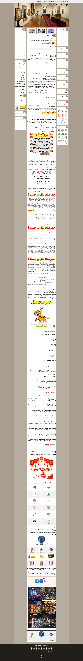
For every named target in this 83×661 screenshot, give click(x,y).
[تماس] (41, 648)
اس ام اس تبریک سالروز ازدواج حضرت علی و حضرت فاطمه (63, 34)
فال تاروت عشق (23, 51)
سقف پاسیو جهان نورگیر (22, 68)
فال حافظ (64, 1)
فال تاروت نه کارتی (22, 47)
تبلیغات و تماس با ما (39, 1)
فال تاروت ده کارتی (22, 49)
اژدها (48, 489)
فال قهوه (66, 62)
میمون (48, 516)
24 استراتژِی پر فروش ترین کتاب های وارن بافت (20, 75)
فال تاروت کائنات (22, 36)
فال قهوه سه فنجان (64, 64)
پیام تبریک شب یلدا (22, 104)
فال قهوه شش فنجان (64, 66)
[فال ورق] (35, 621)
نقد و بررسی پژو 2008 (22, 66)
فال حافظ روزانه (23, 100)
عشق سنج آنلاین (65, 98)
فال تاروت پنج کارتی (22, 44)
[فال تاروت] (49, 594)
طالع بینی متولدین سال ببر (61, 4)
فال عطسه (23, 115)
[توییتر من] (39, 648)
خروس (34, 516)
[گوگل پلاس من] (36, 648)
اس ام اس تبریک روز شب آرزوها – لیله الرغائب (63, 37)
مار (48, 496)
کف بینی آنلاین (65, 72)
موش (48, 510)
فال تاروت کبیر (23, 34)
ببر (34, 523)
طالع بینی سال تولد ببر (49, 36)
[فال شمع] (35, 607)
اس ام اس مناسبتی (51, 1)
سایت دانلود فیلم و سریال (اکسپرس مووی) (20, 87)
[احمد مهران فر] (51, 31)
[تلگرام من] (49, 648)
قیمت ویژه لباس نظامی (22, 72)
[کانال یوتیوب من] (34, 648)
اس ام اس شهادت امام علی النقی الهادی (63, 42)
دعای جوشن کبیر (65, 84)
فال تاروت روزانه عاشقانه (21, 53)
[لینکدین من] (31, 648)
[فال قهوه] (49, 607)
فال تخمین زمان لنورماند (21, 121)
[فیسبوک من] (46, 648)
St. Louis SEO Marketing (22, 77)
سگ (34, 496)
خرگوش (49, 523)
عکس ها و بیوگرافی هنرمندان (21, 128)
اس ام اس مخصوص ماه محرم (63, 40)
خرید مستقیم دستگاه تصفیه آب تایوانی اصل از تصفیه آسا (20, 64)
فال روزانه (56, 1)
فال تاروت (60, 1)
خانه (67, 1)
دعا (66, 86)
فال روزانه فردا (23, 126)
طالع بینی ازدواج (65, 78)
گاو (34, 503)
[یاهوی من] (51, 648)
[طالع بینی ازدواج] (41, 539)
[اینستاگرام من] (44, 648)
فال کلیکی (65, 92)
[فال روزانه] (35, 594)
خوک (34, 510)
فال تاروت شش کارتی (22, 46)
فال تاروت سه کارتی (22, 40)
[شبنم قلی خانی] (32, 31)
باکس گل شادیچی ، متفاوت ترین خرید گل (21, 84)
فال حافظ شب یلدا (22, 102)
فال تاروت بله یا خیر (22, 55)
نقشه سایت (38, 654)
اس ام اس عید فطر (64, 32)
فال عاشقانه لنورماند (22, 122)
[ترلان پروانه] (41, 31)
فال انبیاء (66, 56)
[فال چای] (49, 621)
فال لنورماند (23, 124)
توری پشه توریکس (22, 70)
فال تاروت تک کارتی (22, 38)
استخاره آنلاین (45, 1)
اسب (34, 489)
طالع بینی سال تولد (64, 143)
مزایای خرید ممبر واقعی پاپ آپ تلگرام (21, 90)
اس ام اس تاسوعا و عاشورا (63, 44)
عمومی (51, 640)
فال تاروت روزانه (22, 32)
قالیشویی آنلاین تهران (22, 79)
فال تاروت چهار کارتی (22, 42)
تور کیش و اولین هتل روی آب (21, 81)
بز (48, 503)
